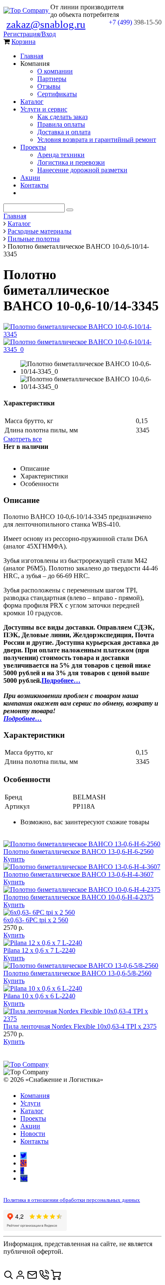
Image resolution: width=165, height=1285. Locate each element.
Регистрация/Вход (29, 34)
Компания (35, 1095)
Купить (14, 859)
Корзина (23, 41)
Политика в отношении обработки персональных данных (71, 1200)
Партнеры (51, 78)
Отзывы (48, 86)
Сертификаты (57, 94)
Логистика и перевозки (71, 162)
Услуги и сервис (43, 109)
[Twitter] (23, 1155)
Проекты (33, 147)
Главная (31, 56)
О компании (55, 71)
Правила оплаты (61, 124)
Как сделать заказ (62, 116)
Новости (32, 1133)
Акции (30, 177)
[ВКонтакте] (24, 1178)
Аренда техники (61, 154)
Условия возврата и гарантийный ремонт (96, 139)
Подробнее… (60, 680)
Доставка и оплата (64, 132)
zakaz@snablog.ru (45, 24)
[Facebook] (22, 1170)
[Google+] (23, 1163)
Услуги (30, 1103)
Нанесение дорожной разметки (82, 170)
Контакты (34, 185)
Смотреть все (22, 439)
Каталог (32, 101)
